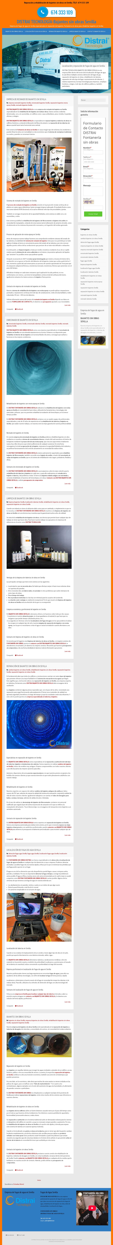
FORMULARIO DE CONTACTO (22, 302)
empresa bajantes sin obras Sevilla (37, 1020)
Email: (42, 1221)
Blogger (79, 1239)
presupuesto (47, 302)
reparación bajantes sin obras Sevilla (18, 504)
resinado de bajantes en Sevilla (44, 299)
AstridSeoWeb (60, 1241)
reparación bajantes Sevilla (20, 1023)
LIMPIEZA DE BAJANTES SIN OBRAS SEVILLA (24, 498)
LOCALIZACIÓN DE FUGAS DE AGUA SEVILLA (24, 849)
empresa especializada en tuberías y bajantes (42, 697)
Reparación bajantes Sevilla (58, 31)
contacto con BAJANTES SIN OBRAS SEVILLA (40, 996)
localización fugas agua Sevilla (49, 853)
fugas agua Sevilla (33, 853)
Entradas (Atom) (18, 1184)
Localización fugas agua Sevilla (36, 31)
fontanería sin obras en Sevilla (27, 130)
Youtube (21, 1235)
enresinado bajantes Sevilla (41, 103)
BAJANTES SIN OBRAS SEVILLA (19, 614)
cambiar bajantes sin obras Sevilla (19, 670)
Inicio (39, 1180)
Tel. (41, 1218)
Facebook (19, 309)
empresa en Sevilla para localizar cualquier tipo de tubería (34, 994)
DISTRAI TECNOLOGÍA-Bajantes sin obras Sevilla (56, 22)
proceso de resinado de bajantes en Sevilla (22, 205)
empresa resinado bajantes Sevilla (19, 103)
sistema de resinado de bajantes (36, 241)
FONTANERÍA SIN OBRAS (15, 643)
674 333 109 (47, 1218)
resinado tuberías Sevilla (88, 299)
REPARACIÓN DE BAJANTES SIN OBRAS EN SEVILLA (27, 666)
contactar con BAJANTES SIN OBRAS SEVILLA (33, 1158)
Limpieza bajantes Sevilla (77, 31)
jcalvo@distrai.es (49, 1221)
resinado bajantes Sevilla (24, 105)
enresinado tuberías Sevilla (36, 324)
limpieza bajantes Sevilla (16, 502)
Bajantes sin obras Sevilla (14, 31)
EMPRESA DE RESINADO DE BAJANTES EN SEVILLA (26, 99)
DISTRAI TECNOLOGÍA (33, 522)
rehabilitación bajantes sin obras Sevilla (56, 502)
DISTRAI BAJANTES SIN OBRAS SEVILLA (20, 109)
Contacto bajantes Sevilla (96, 31)
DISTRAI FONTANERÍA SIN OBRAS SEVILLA (23, 408)
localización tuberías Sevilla (34, 502)
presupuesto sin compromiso (33, 480)
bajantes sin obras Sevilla (16, 1020)
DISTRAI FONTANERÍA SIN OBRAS (20, 1093)
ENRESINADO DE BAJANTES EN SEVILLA (22, 319)
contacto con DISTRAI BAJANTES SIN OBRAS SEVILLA (48, 643)
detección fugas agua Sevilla (17, 853)
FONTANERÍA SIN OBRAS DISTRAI (20, 860)
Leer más (68, 305)
